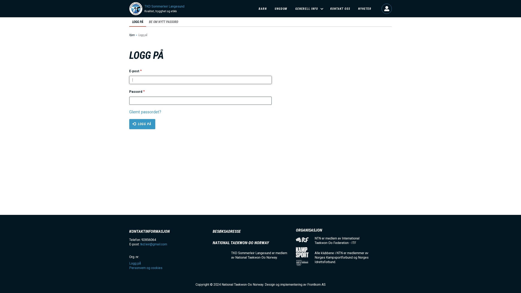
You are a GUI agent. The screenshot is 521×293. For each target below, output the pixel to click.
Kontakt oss (340, 8)
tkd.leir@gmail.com (153, 244)
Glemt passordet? (145, 111)
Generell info (306, 8)
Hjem (132, 35)
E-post (134, 71)
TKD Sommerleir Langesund (164, 6)
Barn (263, 8)
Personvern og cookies (145, 268)
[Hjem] (135, 8)
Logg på (387, 9)
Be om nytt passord (163, 22)
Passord (135, 92)
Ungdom (281, 8)
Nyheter (364, 8)
